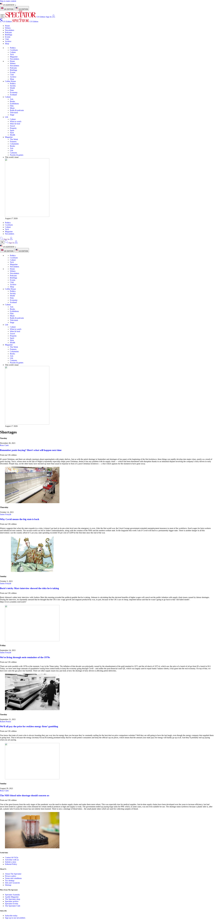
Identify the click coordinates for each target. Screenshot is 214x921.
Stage (12, 115)
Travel (12, 126)
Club (7, 39)
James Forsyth (5, 514)
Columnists (14, 144)
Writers (8, 28)
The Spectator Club (12, 906)
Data (12, 90)
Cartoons (13, 153)
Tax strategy (9, 880)
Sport (12, 130)
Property (13, 128)
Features (13, 141)
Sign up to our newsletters (15, 918)
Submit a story (10, 862)
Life (6, 117)
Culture (13, 52)
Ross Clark (4, 445)
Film (11, 106)
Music (12, 108)
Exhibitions (14, 104)
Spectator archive (11, 901)
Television (14, 112)
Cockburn (14, 50)
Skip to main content (8, 1)
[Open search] (1, 239)
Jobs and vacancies (12, 883)
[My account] (53, 17)
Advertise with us (12, 860)
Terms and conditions (13, 878)
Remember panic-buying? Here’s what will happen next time (30, 450)
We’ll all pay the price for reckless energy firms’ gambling (29, 726)
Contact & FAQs (11, 857)
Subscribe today (11, 916)
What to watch (15, 121)
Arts (11, 99)
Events (7, 37)
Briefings (8, 35)
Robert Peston (5, 722)
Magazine (14, 57)
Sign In (49, 17)
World (12, 88)
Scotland (13, 95)
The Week (14, 139)
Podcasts (8, 32)
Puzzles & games (16, 155)
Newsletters (9, 30)
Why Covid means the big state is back (19, 519)
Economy (13, 92)
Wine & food (15, 124)
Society (13, 86)
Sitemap (8, 885)
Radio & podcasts (17, 110)
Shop (7, 44)
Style (12, 133)
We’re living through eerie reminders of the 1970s (25, 657)
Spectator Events (11, 904)
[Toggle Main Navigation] (2, 16)
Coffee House (10, 81)
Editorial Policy (11, 864)
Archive (8, 41)
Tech (12, 54)
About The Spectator (13, 874)
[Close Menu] (2, 242)
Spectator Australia (12, 895)
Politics (13, 48)
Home (7, 26)
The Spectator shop (12, 899)
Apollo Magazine (12, 897)
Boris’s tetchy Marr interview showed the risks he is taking (29, 588)
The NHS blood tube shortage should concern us (24, 795)
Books (12, 101)
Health (12, 135)
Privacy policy (10, 876)
